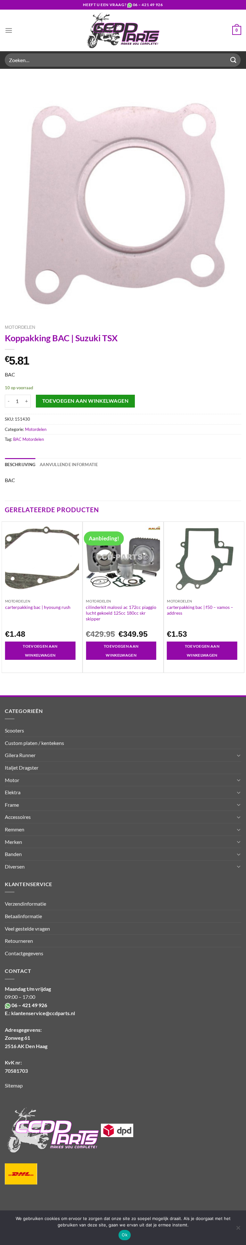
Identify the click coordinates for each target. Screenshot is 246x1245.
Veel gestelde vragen (27, 929)
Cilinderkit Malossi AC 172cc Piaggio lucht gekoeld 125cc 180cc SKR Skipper (121, 612)
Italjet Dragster (21, 767)
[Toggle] (238, 755)
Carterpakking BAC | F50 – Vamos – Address (200, 610)
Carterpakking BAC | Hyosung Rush (37, 607)
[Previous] (5, 597)
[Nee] (238, 1230)
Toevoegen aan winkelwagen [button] (40, 650)
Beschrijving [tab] (20, 464)
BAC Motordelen (28, 439)
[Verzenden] (233, 60)
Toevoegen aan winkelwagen (85, 401)
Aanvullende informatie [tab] (69, 464)
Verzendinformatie (25, 904)
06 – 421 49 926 (148, 4)
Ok (124, 1234)
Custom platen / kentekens (34, 743)
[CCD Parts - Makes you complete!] (123, 30)
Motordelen (20, 327)
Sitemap (14, 1085)
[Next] (241, 597)
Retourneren (19, 941)
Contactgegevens (24, 953)
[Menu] (8, 30)
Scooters (14, 730)
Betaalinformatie (23, 916)
